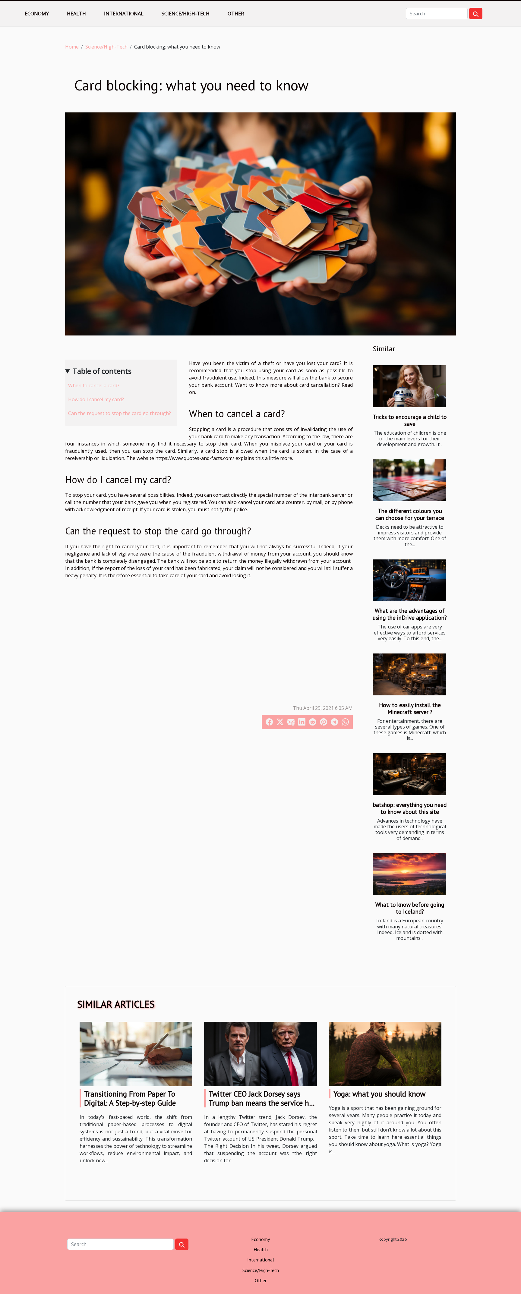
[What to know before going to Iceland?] (409, 874)
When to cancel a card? (93, 385)
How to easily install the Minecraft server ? (410, 708)
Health (76, 13)
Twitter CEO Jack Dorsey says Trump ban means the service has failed (262, 1103)
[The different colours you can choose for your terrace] (409, 480)
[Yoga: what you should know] (385, 1053)
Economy (37, 13)
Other (236, 13)
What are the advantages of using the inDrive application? (410, 614)
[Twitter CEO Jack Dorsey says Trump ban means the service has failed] (260, 1053)
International (124, 13)
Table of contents (102, 371)
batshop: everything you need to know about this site (410, 808)
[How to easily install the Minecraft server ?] (409, 674)
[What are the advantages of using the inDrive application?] (409, 580)
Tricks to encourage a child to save (410, 420)
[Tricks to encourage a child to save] (409, 386)
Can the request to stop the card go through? (119, 413)
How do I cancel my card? (96, 399)
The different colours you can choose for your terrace (409, 514)
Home (72, 46)
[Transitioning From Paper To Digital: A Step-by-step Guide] (136, 1053)
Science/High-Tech (186, 13)
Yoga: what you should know (379, 1094)
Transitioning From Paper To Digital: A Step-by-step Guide (130, 1098)
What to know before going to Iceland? (409, 908)
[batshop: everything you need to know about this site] (409, 774)
